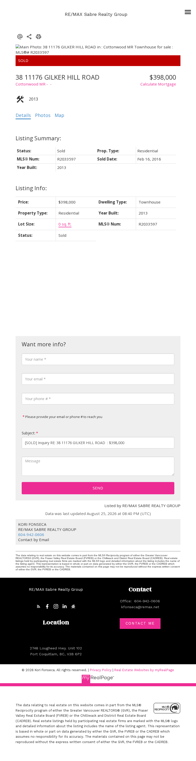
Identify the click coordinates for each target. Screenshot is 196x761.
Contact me (140, 623)
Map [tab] (59, 115)
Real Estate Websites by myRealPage (144, 670)
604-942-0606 (31, 534)
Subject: (28, 433)
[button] (38, 606)
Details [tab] (23, 115)
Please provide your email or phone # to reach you (63, 416)
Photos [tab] (43, 115)
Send (98, 487)
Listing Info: (31, 188)
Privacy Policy (101, 670)
